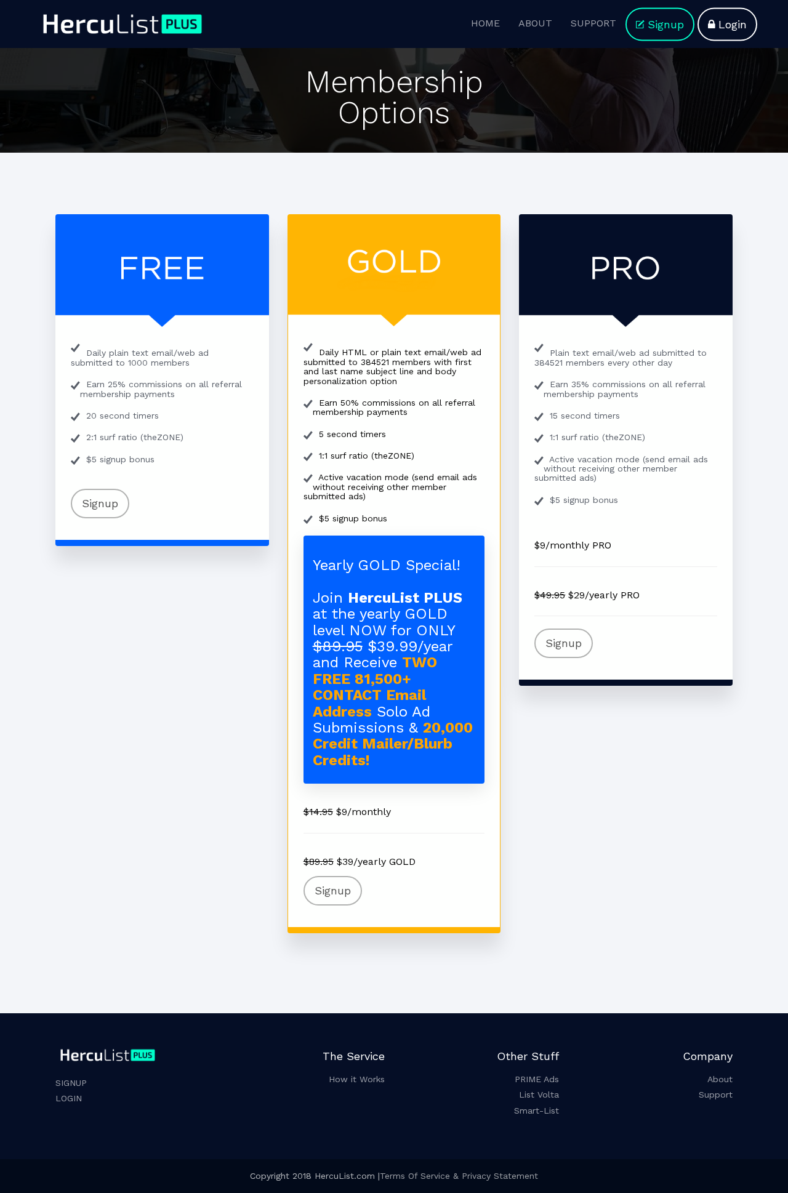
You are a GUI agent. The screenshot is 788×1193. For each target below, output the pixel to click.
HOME (485, 23)
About (720, 1079)
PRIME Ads (537, 1079)
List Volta (539, 1094)
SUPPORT (593, 23)
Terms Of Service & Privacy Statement (459, 1176)
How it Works (357, 1079)
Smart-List (536, 1110)
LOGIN (68, 1098)
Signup (666, 24)
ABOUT (535, 23)
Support (716, 1094)
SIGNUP (71, 1083)
